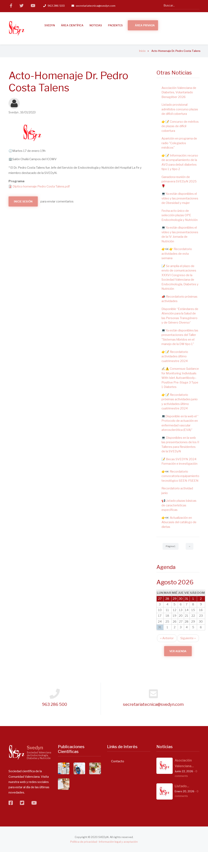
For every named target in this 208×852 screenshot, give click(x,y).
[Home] (17, 752)
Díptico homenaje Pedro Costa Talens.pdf (41, 186)
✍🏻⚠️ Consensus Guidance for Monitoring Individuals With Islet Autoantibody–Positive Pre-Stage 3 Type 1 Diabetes (180, 378)
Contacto (117, 761)
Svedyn (35, 748)
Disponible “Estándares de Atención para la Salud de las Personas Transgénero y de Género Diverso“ (179, 316)
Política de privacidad (83, 841)
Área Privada (145, 25)
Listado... (182, 786)
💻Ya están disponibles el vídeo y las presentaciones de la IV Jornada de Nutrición (179, 234)
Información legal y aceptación (118, 841)
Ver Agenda (177, 651)
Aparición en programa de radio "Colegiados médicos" (179, 143)
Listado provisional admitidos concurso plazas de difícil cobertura (179, 109)
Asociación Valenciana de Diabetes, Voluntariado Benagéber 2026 (178, 92)
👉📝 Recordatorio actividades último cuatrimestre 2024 (174, 356)
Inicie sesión (23, 201)
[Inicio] (17, 28)
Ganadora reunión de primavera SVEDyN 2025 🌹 (179, 181)
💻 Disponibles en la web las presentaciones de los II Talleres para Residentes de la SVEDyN (180, 444)
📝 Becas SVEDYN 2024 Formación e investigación (179, 461)
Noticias (96, 25)
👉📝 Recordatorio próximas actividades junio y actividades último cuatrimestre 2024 (179, 401)
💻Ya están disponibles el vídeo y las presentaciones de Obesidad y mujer (179, 198)
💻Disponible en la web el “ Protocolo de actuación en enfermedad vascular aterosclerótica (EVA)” (179, 423)
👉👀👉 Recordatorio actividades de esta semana (176, 253)
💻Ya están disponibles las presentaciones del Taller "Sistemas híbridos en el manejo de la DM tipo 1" (179, 337)
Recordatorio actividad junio (177, 491)
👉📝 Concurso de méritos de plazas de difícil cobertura (180, 126)
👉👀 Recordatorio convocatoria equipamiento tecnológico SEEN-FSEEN (180, 476)
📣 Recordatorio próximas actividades (179, 299)
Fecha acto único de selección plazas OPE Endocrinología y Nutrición (179, 215)
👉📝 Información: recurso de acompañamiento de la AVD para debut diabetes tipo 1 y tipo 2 (179, 162)
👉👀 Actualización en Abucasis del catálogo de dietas (178, 522)
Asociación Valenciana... (184, 763)
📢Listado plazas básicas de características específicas (178, 505)
